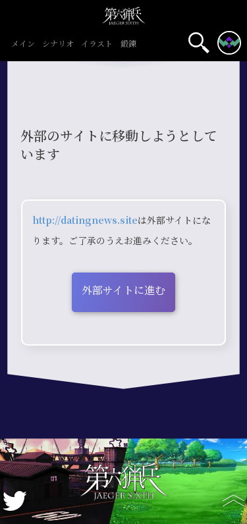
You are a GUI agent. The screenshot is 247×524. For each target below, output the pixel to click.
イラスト (97, 44)
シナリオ (58, 44)
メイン (23, 44)
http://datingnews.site (85, 220)
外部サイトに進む (123, 290)
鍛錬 (128, 44)
